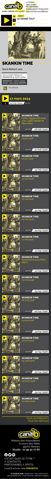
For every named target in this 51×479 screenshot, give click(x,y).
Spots (29, 464)
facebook (13, 88)
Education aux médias (37, 11)
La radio (30, 2)
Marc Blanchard (41, 474)
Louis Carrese (27, 476)
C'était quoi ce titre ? (19, 458)
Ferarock (32, 468)
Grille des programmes (32, 6)
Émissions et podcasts (37, 9)
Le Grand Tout (26, 18)
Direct (21, 16)
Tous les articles (38, 421)
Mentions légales (42, 476)
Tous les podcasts (37, 418)
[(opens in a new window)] (6, 455)
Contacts (14, 461)
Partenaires (13, 464)
